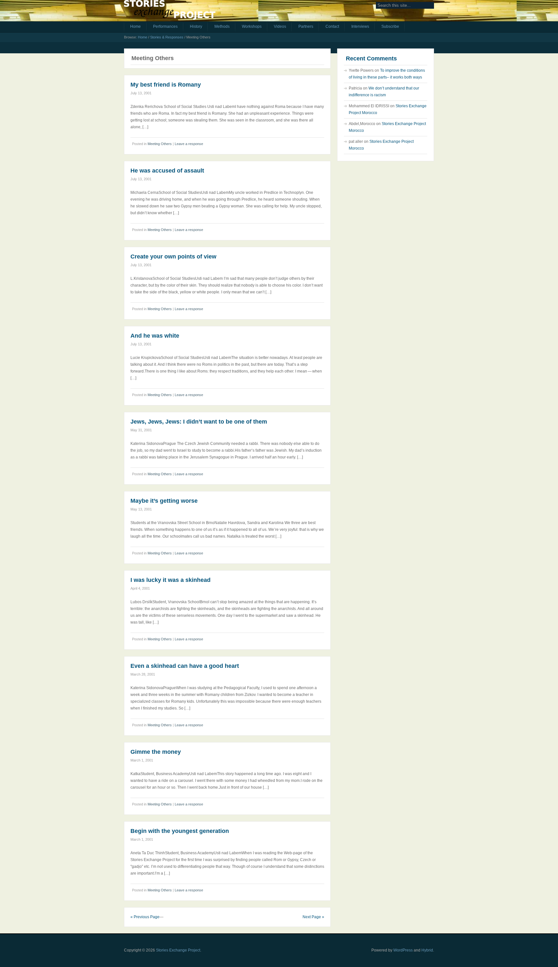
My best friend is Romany (165, 84)
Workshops (252, 26)
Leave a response (189, 144)
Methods (222, 26)
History (196, 26)
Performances (165, 26)
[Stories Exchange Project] (169, 12)
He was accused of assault (167, 170)
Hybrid (427, 950)
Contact (332, 26)
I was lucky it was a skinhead (170, 580)
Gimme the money (155, 752)
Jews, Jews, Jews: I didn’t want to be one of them (198, 421)
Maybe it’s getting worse (164, 501)
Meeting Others (160, 144)
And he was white (154, 335)
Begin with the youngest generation (179, 831)
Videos (280, 26)
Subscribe (390, 26)
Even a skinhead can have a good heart (184, 666)
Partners (305, 26)
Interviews (360, 26)
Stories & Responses (166, 37)
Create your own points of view (173, 256)
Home (135, 26)
